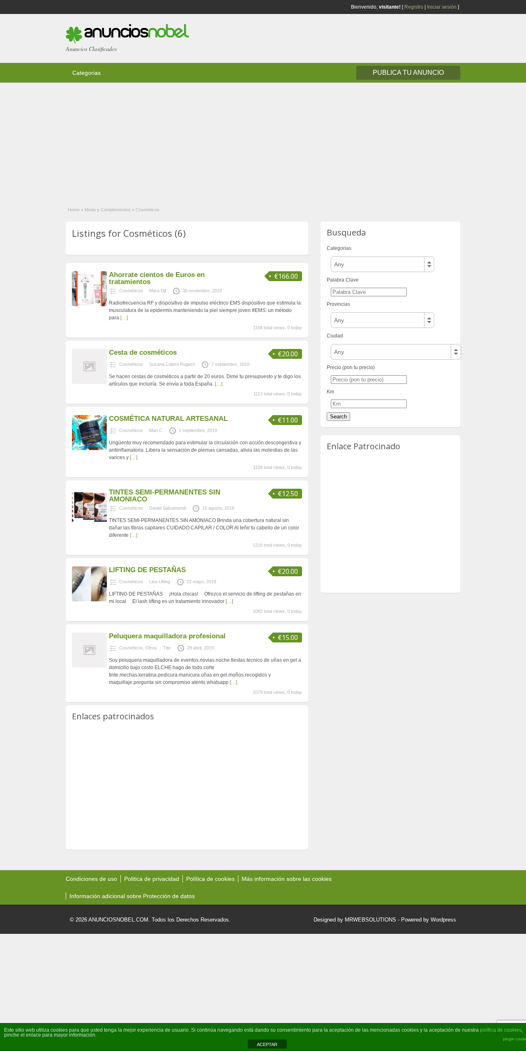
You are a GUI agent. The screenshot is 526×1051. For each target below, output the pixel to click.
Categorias (86, 72)
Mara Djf (157, 290)
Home (74, 209)
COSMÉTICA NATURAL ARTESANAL (168, 419)
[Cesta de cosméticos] (89, 382)
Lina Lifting (159, 581)
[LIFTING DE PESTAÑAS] (89, 600)
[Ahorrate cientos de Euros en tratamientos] (89, 304)
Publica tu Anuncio (408, 72)
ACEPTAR (267, 1044)
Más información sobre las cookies (287, 878)
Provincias (338, 304)
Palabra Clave (343, 280)
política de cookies (500, 1030)
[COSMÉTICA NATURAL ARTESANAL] (89, 448)
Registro (413, 7)
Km (330, 392)
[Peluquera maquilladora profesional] (89, 666)
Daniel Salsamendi (167, 508)
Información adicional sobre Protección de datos (132, 896)
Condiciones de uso (91, 878)
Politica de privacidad (151, 878)
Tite (167, 647)
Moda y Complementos (108, 209)
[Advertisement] (246, 140)
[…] (124, 318)
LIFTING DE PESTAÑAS (147, 570)
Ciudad (335, 336)
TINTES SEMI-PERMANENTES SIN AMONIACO (164, 495)
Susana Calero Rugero (172, 364)
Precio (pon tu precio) (351, 367)
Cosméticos (131, 290)
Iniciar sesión (442, 7)
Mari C (155, 430)
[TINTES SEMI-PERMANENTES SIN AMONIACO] (89, 522)
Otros (151, 647)
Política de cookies (210, 878)
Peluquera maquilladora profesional (167, 636)
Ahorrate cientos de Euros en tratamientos (157, 278)
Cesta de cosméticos (143, 352)
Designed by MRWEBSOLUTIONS (355, 920)
